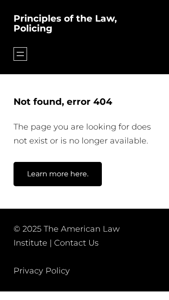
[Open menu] (20, 54)
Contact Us (76, 243)
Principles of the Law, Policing (65, 23)
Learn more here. (57, 174)
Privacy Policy (42, 271)
